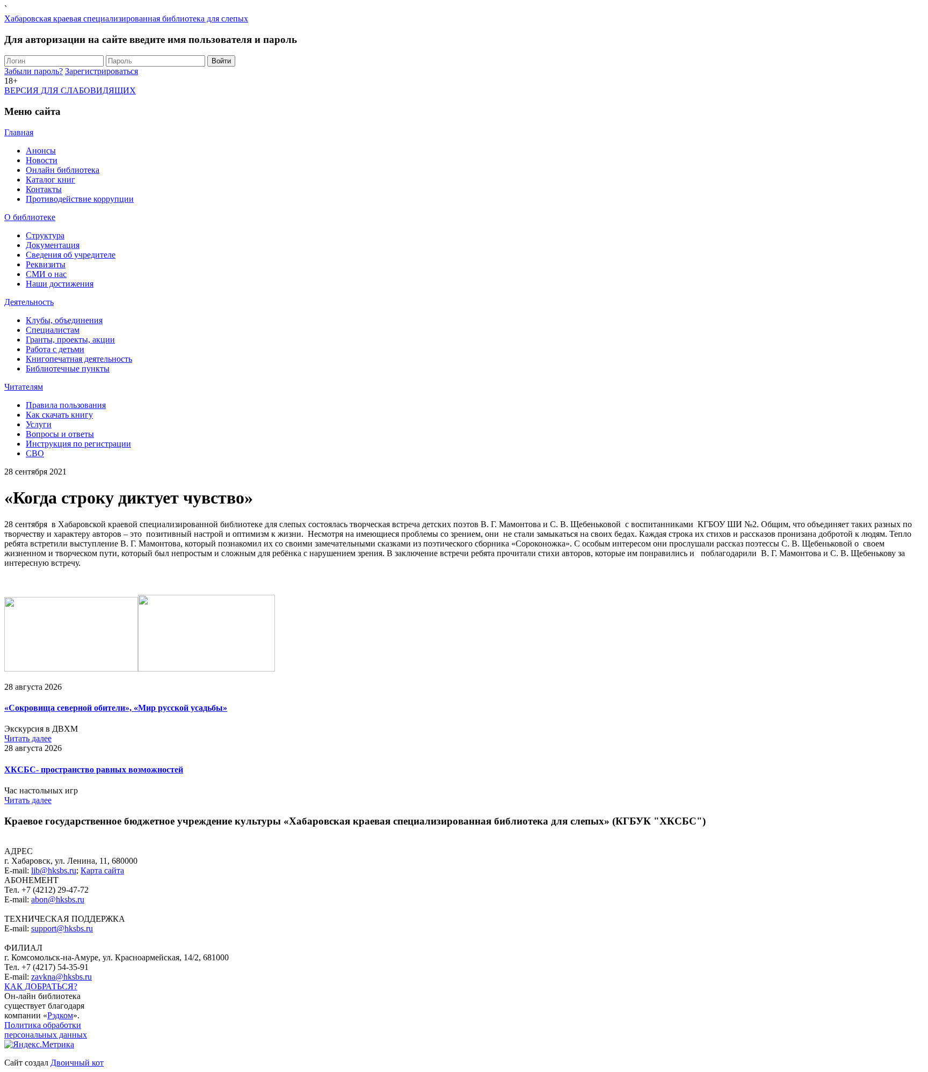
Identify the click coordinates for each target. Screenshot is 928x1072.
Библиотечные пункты (68, 368)
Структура (45, 235)
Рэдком (60, 1015)
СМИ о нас (46, 274)
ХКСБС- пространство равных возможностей (93, 769)
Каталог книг (50, 179)
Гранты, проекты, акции (70, 339)
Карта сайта (102, 870)
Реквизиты (46, 264)
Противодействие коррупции (80, 198)
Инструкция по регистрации (78, 443)
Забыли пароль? (33, 71)
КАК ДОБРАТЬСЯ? (40, 986)
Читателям (23, 386)
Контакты (44, 189)
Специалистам (52, 329)
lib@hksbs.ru (53, 870)
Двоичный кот (77, 1062)
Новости (41, 160)
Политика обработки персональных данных (45, 1029)
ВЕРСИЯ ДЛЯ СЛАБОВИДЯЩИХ (70, 90)
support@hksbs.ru (62, 928)
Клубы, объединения (64, 320)
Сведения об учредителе (70, 254)
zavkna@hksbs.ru (61, 976)
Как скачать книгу (59, 414)
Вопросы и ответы (60, 434)
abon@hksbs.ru (57, 899)
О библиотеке (29, 217)
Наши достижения (59, 283)
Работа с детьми (55, 349)
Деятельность (29, 302)
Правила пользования (66, 405)
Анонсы (41, 150)
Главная (18, 132)
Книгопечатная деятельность (79, 358)
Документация (52, 245)
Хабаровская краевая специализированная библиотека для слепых (126, 18)
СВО (35, 453)
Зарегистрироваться (101, 71)
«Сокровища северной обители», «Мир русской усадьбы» (115, 707)
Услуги (39, 424)
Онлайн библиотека (62, 169)
